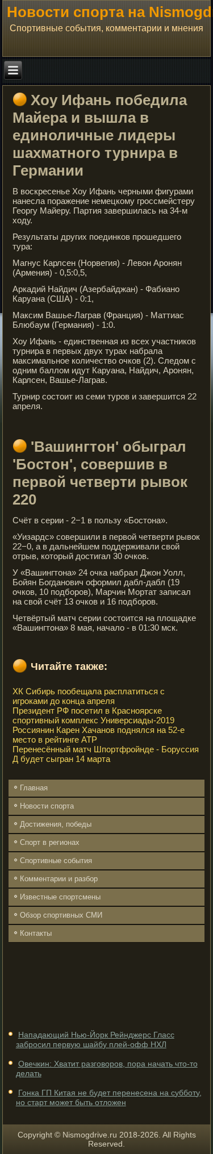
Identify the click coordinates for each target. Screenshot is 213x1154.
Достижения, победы (55, 824)
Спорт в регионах (50, 842)
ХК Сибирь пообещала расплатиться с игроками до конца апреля (88, 696)
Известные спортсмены (60, 897)
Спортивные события (56, 860)
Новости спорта (47, 806)
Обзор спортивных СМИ (61, 915)
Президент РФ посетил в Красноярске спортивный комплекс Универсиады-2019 (93, 715)
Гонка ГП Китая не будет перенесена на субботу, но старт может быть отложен (109, 1097)
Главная (34, 788)
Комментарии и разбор (59, 878)
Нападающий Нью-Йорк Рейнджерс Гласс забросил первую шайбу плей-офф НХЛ (95, 1039)
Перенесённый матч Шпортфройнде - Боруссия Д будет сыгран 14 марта (105, 754)
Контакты (36, 933)
